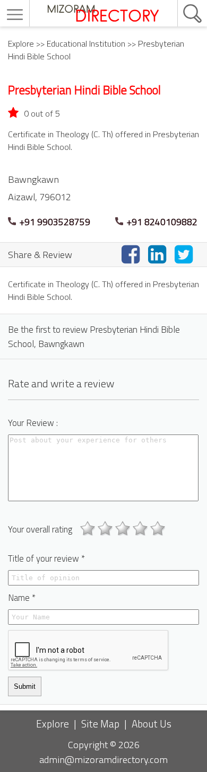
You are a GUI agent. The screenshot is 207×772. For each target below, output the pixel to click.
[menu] (16, 14)
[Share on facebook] (132, 254)
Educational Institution (86, 43)
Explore (21, 43)
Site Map (100, 723)
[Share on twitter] (185, 254)
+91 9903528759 (54, 222)
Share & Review (40, 254)
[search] (181, 0)
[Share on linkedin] (159, 254)
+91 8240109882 (161, 222)
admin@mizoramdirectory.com (103, 759)
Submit (25, 686)
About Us (151, 723)
